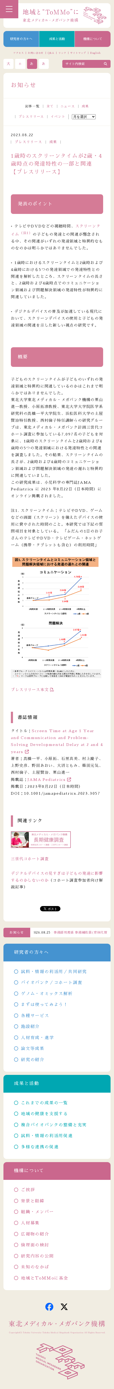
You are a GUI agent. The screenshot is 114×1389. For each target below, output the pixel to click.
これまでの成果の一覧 (44, 1103)
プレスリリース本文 (30, 690)
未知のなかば (35, 1267)
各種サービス (35, 1016)
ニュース (67, 106)
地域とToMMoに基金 (44, 1278)
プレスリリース (31, 116)
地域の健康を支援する (44, 1114)
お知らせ (17, 932)
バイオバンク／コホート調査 (51, 983)
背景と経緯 (33, 1201)
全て (50, 106)
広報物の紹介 (35, 1234)
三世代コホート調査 (30, 859)
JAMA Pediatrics (46, 779)
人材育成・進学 (37, 1038)
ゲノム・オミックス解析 (47, 994)
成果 (85, 106)
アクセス (18, 53)
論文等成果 (33, 1049)
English (95, 53)
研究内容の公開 (37, 1256)
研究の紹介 (33, 1060)
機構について (92, 39)
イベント (58, 116)
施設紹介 (30, 1027)
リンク (62, 53)
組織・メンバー (37, 1212)
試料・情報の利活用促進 (47, 1136)
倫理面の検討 (35, 1245)
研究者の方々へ (21, 39)
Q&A (51, 53)
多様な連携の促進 (40, 1147)
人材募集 (30, 1223)
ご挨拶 (28, 1190)
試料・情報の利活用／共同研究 (54, 972)
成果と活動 (57, 39)
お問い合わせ (35, 53)
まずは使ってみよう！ (44, 1005)
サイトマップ (78, 53)
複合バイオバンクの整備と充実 (54, 1125)
